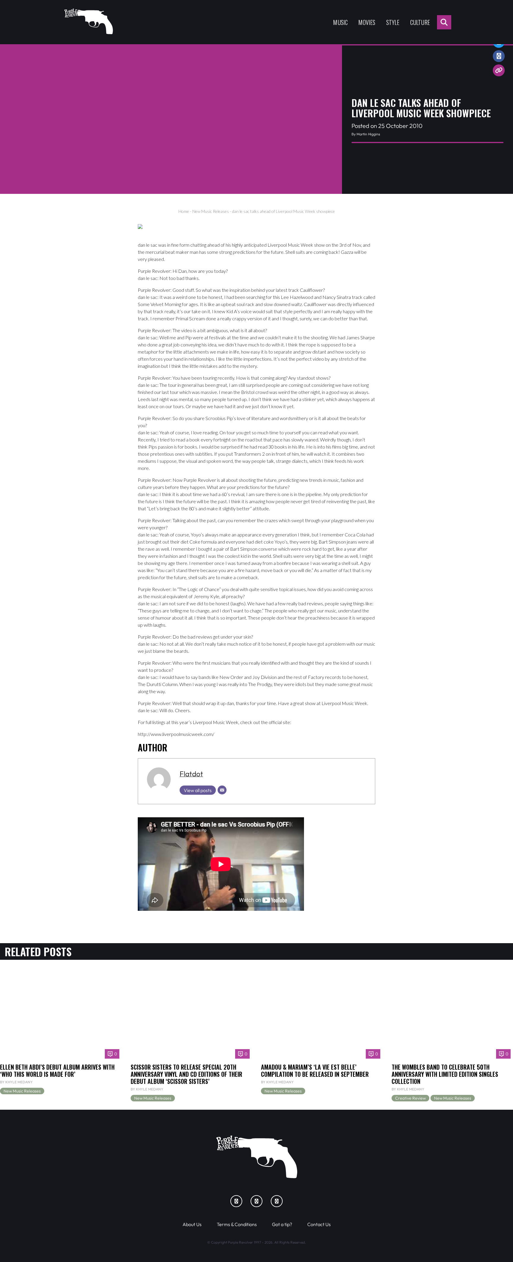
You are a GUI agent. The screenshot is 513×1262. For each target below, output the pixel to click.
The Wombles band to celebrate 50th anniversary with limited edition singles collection (445, 1074)
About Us (192, 1224)
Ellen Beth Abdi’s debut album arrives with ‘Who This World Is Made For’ (57, 1071)
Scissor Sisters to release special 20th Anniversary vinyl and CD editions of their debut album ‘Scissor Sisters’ (186, 1074)
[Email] (222, 790)
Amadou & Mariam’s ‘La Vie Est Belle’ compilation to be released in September (315, 1071)
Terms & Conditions (237, 1224)
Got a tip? (282, 1224)
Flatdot (191, 773)
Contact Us (319, 1224)
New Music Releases (210, 211)
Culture (420, 22)
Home (183, 211)
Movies (366, 22)
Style (393, 22)
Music (340, 22)
